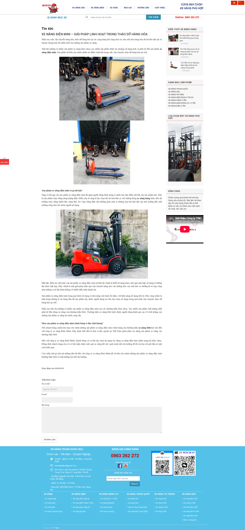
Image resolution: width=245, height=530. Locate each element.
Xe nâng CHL (133, 503)
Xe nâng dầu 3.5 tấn (191, 511)
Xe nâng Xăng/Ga (107, 503)
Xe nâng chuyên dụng (53, 511)
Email (44, 394)
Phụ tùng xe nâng (107, 511)
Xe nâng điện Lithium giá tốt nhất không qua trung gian (189, 38)
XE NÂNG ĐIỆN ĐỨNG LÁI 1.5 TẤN (182, 103)
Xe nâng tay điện (79, 511)
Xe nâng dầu (50, 507)
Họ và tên (46, 383)
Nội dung (46, 405)
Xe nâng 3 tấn (161, 503)
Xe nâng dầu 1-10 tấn (109, 498)
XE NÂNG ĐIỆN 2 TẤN (177, 105)
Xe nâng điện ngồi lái (81, 498)
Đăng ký (134, 484)
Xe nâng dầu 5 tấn (190, 515)
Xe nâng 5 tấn (161, 511)
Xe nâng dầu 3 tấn (190, 507)
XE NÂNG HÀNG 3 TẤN (177, 100)
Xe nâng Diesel (106, 507)
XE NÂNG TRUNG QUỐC (178, 89)
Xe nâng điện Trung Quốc (138, 511)
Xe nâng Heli (133, 498)
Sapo (57, 527)
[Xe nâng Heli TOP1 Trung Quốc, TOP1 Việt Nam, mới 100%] (50, 8)
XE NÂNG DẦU (174, 91)
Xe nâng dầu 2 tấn (190, 498)
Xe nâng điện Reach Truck (83, 503)
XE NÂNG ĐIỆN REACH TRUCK (180, 97)
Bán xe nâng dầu (190, 520)
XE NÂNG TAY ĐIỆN (176, 94)
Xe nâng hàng (50, 498)
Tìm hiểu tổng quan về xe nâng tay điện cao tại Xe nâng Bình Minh (189, 51)
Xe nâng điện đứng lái (81, 507)
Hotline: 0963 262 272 (187, 17)
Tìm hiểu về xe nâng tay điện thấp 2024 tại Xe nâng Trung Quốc (190, 65)
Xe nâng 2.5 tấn (162, 507)
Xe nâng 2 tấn (161, 498)
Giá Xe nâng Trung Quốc (137, 507)
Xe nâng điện (50, 503)
